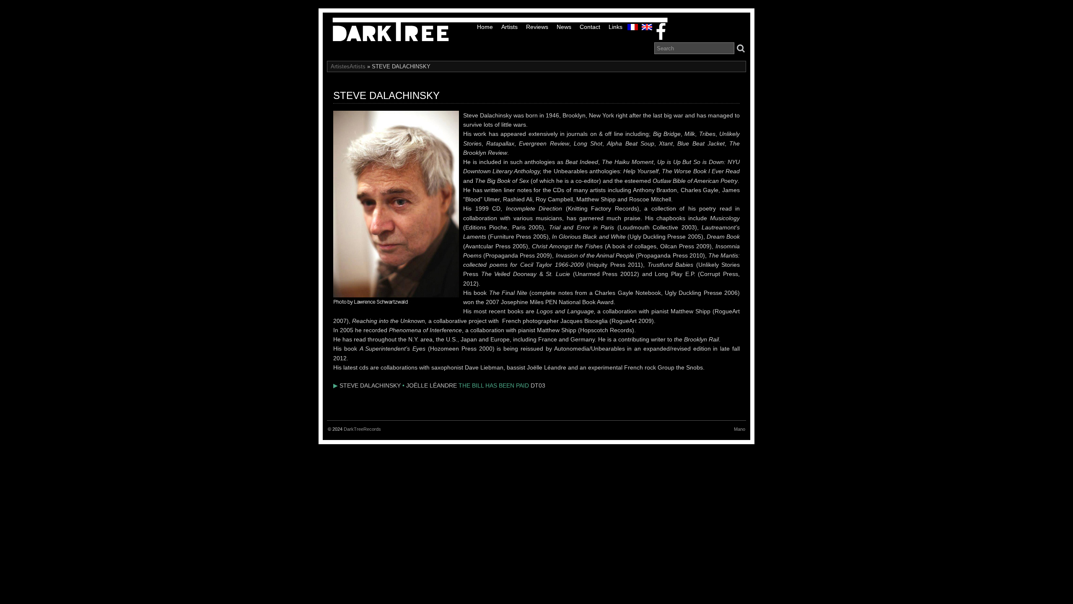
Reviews (537, 26)
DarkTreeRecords (362, 429)
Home (485, 26)
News (564, 26)
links (615, 26)
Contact (590, 26)
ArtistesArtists (348, 66)
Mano (739, 429)
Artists (509, 26)
